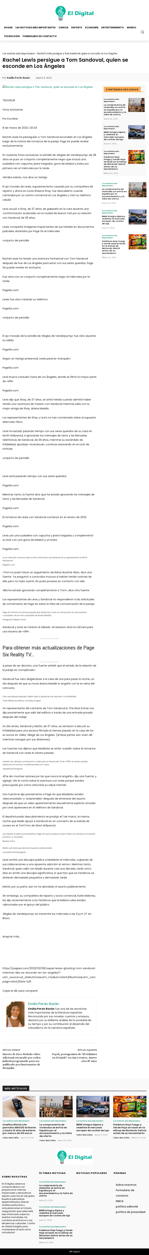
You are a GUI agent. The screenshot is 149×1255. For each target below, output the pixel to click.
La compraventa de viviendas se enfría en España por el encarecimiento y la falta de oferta (115, 109)
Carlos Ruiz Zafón (11, 1137)
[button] (142, 32)
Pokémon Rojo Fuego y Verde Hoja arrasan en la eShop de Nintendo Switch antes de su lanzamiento (115, 163)
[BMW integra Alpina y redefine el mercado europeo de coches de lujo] (136, 132)
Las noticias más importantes (19, 53)
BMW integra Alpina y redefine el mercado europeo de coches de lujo (114, 136)
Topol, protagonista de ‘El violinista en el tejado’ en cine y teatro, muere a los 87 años (74, 1057)
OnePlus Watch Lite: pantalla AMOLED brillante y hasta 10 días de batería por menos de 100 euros (19, 1129)
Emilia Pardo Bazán (18, 77)
